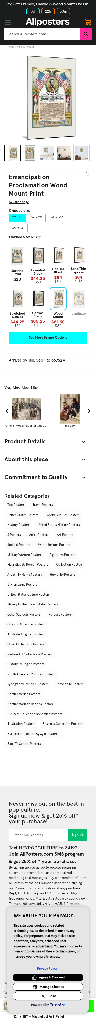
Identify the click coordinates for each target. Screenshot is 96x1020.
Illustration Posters (20, 724)
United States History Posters (59, 525)
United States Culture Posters (28, 594)
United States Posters (22, 515)
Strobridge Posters (70, 684)
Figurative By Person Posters (27, 564)
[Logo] (48, 22)
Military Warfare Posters (24, 555)
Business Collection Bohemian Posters (34, 714)
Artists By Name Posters (24, 574)
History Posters (18, 525)
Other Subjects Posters (23, 614)
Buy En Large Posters (22, 584)
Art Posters (65, 535)
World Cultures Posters (63, 515)
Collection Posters (69, 564)
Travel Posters (43, 505)
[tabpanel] (48, 286)
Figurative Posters (62, 555)
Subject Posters (18, 544)
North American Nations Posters (30, 704)
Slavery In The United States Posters (32, 604)
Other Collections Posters (25, 644)
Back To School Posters (24, 744)
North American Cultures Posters (31, 674)
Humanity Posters (62, 574)
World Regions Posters (54, 544)
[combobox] (42, 34)
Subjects (15, 47)
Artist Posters (39, 535)
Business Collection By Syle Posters (32, 734)
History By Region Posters (25, 664)
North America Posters (23, 694)
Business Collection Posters (62, 724)
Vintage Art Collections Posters (29, 654)
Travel (31, 47)
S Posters (14, 535)
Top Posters (16, 505)
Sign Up (78, 835)
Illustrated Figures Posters (26, 634)
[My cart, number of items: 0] (88, 22)
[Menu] (8, 23)
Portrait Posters (60, 614)
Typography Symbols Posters (27, 684)
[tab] (17, 218)
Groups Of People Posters (26, 624)
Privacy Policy (47, 968)
